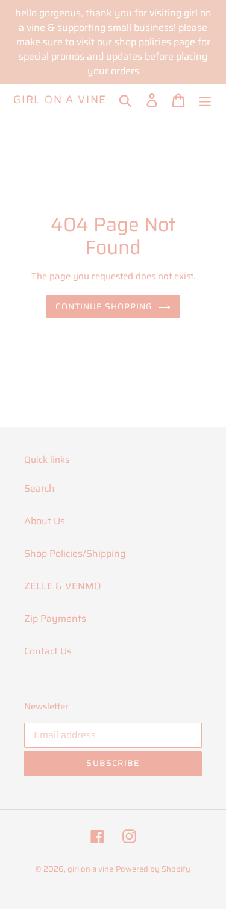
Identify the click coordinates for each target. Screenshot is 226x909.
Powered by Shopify (153, 869)
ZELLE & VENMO (62, 586)
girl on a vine (60, 100)
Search (39, 488)
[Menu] (205, 100)
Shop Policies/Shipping (74, 553)
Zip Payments (55, 618)
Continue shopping (103, 306)
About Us (44, 520)
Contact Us (48, 651)
